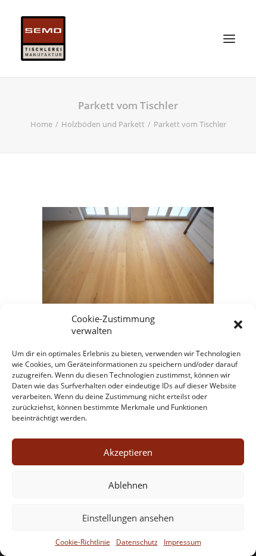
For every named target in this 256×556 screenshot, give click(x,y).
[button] (238, 324)
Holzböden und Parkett (103, 124)
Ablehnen (128, 485)
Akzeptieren (128, 452)
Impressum (182, 542)
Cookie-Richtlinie (82, 542)
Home (41, 124)
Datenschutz (137, 542)
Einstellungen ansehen (128, 518)
